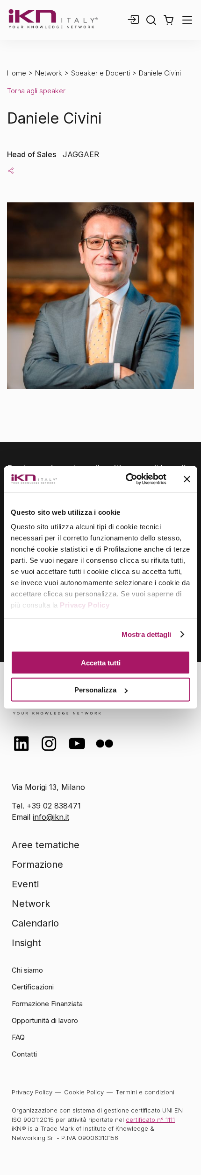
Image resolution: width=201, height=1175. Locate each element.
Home (16, 73)
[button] (168, 20)
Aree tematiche (45, 844)
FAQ (18, 1037)
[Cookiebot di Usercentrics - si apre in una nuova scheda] (126, 479)
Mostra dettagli (147, 634)
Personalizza (95, 690)
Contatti (24, 1054)
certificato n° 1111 (150, 1119)
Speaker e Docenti (100, 73)
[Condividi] (10, 170)
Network (48, 73)
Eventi (25, 884)
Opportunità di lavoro (45, 1020)
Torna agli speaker (36, 90)
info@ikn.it (51, 817)
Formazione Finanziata (47, 1003)
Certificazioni (33, 986)
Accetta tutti (101, 662)
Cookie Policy (84, 1092)
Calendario (35, 923)
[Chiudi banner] (187, 479)
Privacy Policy (84, 605)
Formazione (37, 864)
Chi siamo (27, 970)
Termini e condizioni (144, 1092)
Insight (26, 942)
